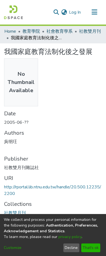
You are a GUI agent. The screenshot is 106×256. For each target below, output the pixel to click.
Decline (71, 247)
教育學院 (31, 31)
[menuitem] (64, 12)
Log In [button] (75, 12)
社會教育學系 (59, 31)
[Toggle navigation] (94, 12)
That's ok (91, 247)
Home (10, 31)
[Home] (13, 12)
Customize (12, 247)
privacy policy (70, 236)
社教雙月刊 (90, 31)
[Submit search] (56, 12)
